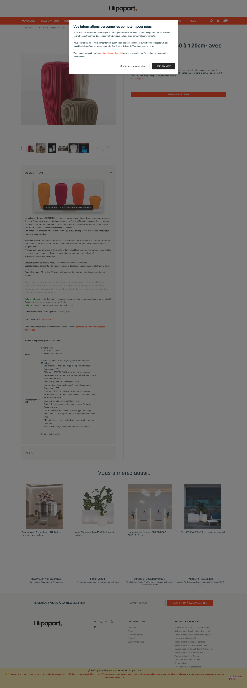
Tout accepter (164, 66)
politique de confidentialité (111, 53)
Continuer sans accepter (132, 66)
